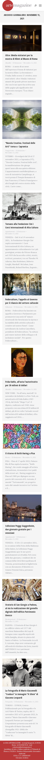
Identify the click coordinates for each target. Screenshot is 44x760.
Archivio (25, 758)
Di (17, 63)
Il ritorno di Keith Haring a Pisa (20, 453)
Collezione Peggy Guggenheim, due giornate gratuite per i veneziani (20, 529)
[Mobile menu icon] (40, 5)
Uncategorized (10, 619)
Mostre (7, 457)
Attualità (8, 63)
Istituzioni (8, 307)
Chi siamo (19, 758)
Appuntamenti (10, 231)
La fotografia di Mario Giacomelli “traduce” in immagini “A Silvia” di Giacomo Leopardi (21, 694)
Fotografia (9, 702)
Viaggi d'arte (9, 150)
